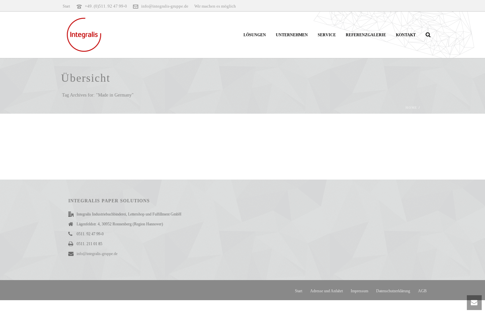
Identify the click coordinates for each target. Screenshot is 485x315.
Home (411, 107)
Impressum (359, 291)
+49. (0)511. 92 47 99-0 (106, 6)
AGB (422, 291)
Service (327, 35)
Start (298, 291)
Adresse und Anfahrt (326, 291)
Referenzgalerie (366, 35)
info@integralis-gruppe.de (164, 6)
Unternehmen (292, 35)
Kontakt (406, 35)
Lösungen (254, 35)
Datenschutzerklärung (393, 291)
